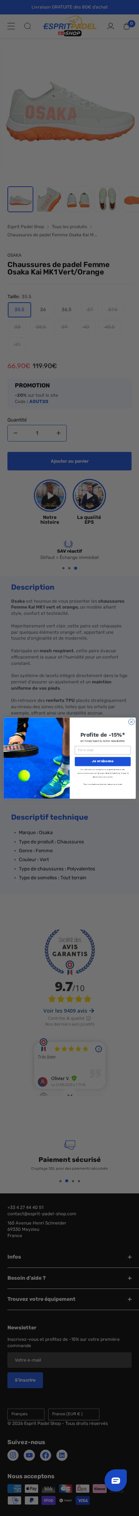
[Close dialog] (131, 721)
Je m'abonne (102, 761)
